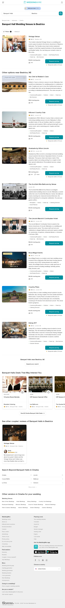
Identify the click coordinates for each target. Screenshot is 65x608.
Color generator (6, 575)
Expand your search (32, 364)
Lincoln (35, 475)
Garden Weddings (35, 507)
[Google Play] (52, 553)
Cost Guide (37, 536)
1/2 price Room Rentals (12, 397)
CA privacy (5, 544)
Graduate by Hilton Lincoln (39, 148)
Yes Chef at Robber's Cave (39, 77)
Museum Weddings (50, 504)
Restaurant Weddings (7, 504)
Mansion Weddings (21, 504)
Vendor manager (38, 529)
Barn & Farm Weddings (8, 501)
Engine (36, 534)
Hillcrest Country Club (37, 113)
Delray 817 (33, 323)
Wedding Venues (7, 498)
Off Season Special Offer (38, 397)
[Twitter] (39, 560)
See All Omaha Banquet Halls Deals (32, 413)
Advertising (5, 534)
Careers (4, 529)
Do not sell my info (7, 541)
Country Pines (34, 287)
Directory (4, 552)
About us (4, 521)
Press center (5, 531)
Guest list (36, 524)
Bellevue (36, 479)
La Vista (4, 483)
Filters (8, 31)
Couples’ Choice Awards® (9, 557)
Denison (36, 483)
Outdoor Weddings (47, 507)
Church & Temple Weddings (35, 504)
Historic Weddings (23, 507)
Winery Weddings (31, 501)
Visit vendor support (7, 594)
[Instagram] (46, 560)
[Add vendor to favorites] (24, 38)
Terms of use (5, 536)
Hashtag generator (7, 568)
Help (35, 539)
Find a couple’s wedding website (11, 586)
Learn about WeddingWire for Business (12, 592)
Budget (36, 526)
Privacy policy (5, 539)
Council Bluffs (6, 479)
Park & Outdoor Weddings (9, 507)
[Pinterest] (42, 560)
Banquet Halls (6, 20)
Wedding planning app (8, 565)
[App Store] (40, 553)
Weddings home (6, 519)
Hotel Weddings (20, 501)
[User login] (62, 2)
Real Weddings (6, 578)
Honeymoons (5, 580)
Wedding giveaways (7, 570)
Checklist (36, 521)
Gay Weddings (6, 559)
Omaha (21, 20)
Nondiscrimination (7, 526)
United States (42, 569)
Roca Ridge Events (36, 253)
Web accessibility (6, 546)
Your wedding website (40, 519)
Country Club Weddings (45, 501)
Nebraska (14, 20)
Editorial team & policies (8, 524)
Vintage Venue (34, 37)
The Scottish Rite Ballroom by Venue (42, 184)
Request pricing (54, 61)
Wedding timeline (6, 573)
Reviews (4, 554)
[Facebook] (35, 560)
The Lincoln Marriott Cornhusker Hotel (43, 219)
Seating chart (37, 531)
